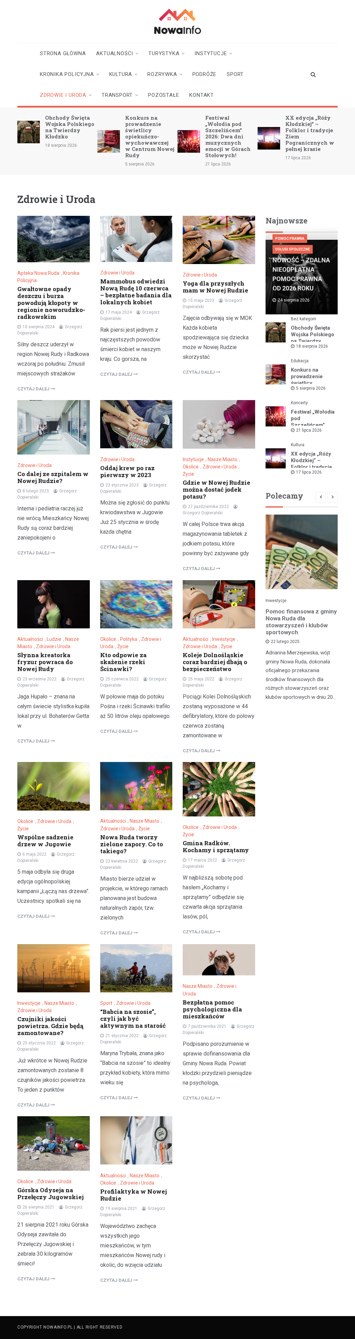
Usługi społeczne (292, 249)
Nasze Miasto (222, 459)
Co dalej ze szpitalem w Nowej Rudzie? (52, 477)
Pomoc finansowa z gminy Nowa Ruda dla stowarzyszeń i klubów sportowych (301, 622)
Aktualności (114, 53)
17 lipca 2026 (309, 472)
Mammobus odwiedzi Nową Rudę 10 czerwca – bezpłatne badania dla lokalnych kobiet (136, 291)
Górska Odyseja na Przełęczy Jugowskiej (50, 1193)
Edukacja (300, 360)
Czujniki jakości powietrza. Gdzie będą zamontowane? (50, 1026)
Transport (117, 95)
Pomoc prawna (289, 238)
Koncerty (299, 402)
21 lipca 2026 (309, 430)
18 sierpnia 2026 (312, 346)
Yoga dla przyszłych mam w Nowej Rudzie (215, 286)
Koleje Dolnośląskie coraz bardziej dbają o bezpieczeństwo (215, 662)
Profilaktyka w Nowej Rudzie (133, 1194)
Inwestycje (223, 639)
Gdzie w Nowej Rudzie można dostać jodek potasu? (216, 489)
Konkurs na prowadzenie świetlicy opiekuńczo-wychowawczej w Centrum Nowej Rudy (149, 136)
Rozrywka (162, 74)
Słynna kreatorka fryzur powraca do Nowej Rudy (45, 662)
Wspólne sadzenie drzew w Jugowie (45, 840)
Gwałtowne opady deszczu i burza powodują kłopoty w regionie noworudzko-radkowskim (51, 303)
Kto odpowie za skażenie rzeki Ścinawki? (123, 662)
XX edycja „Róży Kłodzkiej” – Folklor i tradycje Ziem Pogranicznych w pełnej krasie (309, 133)
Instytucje (210, 53)
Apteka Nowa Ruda (38, 273)
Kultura (120, 74)
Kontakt (201, 95)
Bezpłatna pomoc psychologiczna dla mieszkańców (212, 1009)
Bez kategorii (303, 318)
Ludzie (54, 639)
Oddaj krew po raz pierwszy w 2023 (127, 471)
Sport (235, 74)
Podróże (204, 74)
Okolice (191, 466)
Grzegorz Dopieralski (203, 512)
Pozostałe (163, 95)
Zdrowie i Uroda (63, 95)
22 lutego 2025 (285, 641)
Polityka (128, 639)
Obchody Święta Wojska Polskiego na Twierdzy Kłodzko (69, 127)
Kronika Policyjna (67, 74)
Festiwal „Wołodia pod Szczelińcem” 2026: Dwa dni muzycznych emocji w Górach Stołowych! (228, 136)
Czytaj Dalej (34, 388)
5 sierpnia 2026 (311, 388)
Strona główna (63, 53)
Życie (188, 474)
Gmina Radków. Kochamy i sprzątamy (216, 846)
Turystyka (163, 53)
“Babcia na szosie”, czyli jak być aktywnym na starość (133, 1018)
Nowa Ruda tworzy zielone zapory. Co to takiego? (131, 844)
